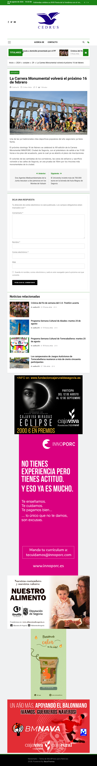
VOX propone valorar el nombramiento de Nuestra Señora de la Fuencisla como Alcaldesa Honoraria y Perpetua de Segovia (57, 3)
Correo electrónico (20, 252)
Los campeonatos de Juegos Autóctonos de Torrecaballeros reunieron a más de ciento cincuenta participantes (56, 359)
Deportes (15, 72)
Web (14, 262)
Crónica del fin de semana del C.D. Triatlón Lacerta (55, 303)
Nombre (16, 242)
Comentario (17, 213)
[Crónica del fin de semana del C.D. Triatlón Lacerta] (47, 54)
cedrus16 (15, 87)
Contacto (52, 42)
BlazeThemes (49, 761)
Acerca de (39, 42)
